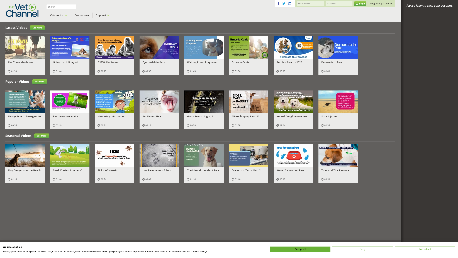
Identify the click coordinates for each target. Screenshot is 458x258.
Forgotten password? (381, 3)
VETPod (27, 10)
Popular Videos (17, 81)
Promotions (81, 15)
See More (37, 27)
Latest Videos (16, 27)
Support (101, 15)
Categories (57, 15)
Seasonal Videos (18, 135)
